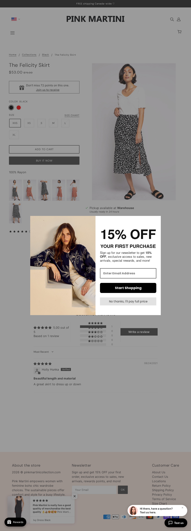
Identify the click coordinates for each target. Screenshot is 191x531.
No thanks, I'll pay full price (128, 301)
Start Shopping (128, 288)
